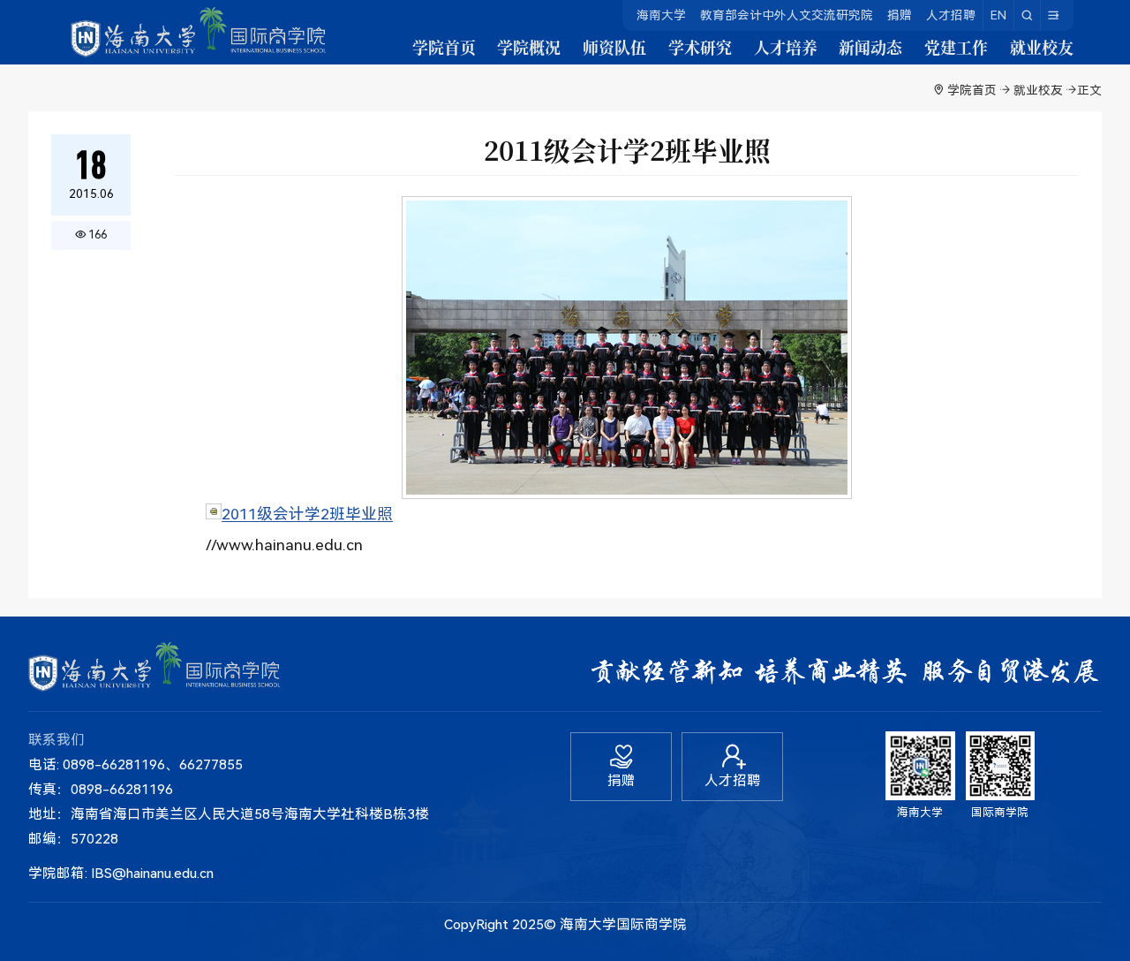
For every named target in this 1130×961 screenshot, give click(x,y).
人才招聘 (951, 15)
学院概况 (529, 48)
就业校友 (1042, 48)
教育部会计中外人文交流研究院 (786, 15)
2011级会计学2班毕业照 (307, 514)
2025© (534, 924)
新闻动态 (870, 48)
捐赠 (899, 15)
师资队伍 (614, 48)
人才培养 (785, 48)
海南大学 (661, 15)
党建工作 (956, 48)
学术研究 (700, 48)
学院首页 (444, 48)
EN (998, 15)
